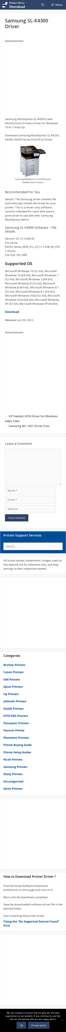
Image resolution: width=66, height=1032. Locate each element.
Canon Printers (13, 672)
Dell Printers (11, 679)
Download (12, 312)
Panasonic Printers (16, 723)
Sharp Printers (13, 774)
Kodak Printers (13, 708)
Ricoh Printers (12, 759)
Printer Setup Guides (17, 752)
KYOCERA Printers (15, 716)
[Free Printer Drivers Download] (14, 5)
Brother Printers (14, 665)
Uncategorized (13, 781)
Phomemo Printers (16, 738)
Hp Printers (11, 694)
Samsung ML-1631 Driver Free (29, 426)
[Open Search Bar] (43, 5)
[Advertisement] (33, 76)
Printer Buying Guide (17, 745)
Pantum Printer (14, 730)
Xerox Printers (13, 788)
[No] (62, 1020)
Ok (21, 1025)
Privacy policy (38, 1025)
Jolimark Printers (14, 701)
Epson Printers (13, 687)
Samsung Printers (15, 767)
